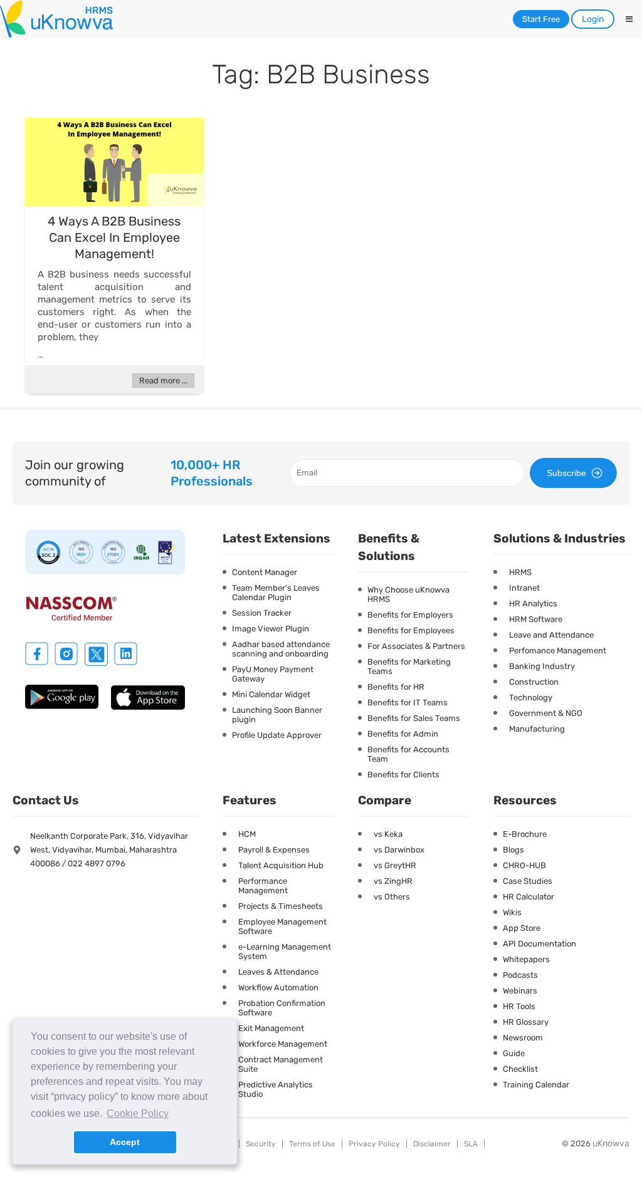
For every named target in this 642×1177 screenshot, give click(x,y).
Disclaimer (432, 1143)
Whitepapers (526, 959)
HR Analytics (533, 603)
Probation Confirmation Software (281, 1007)
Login (593, 19)
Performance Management (263, 885)
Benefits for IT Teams (407, 702)
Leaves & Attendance (278, 972)
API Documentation (539, 943)
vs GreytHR (395, 865)
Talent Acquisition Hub (281, 865)
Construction (534, 682)
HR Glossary (526, 1022)
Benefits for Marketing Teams (409, 666)
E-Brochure (525, 834)
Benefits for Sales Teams (413, 718)
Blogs (513, 849)
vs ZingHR (393, 881)
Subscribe (566, 473)
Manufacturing (537, 729)
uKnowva (610, 1143)
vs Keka (388, 834)
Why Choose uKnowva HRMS (408, 594)
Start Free (541, 19)
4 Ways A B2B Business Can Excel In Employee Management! (114, 237)
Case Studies (527, 881)
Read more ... (163, 380)
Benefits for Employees (411, 630)
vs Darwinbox (399, 849)
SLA (471, 1143)
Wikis (512, 912)
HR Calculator (528, 896)
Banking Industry (542, 666)
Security (261, 1143)
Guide (514, 1053)
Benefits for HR (395, 687)
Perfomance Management (557, 650)
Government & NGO (545, 713)
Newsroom (523, 1037)
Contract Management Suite (280, 1064)
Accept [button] (125, 1142)
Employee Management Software (282, 926)
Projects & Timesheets (280, 906)
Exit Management (271, 1028)
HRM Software (535, 619)
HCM (247, 834)
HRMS (520, 572)
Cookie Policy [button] (138, 1113)
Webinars (520, 990)
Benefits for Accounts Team (408, 754)
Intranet (524, 588)
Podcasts (520, 975)
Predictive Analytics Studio (275, 1089)
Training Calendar (536, 1084)
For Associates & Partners (416, 646)
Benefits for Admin (402, 734)
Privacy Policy (374, 1143)
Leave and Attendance (551, 635)
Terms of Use (312, 1143)
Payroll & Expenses (274, 849)
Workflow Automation (278, 987)
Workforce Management (282, 1044)
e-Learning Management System (284, 951)
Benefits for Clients (403, 774)
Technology (530, 697)
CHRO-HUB (524, 865)
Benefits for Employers (410, 615)
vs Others (392, 896)
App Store (521, 928)
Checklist (520, 1069)
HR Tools (519, 1006)
